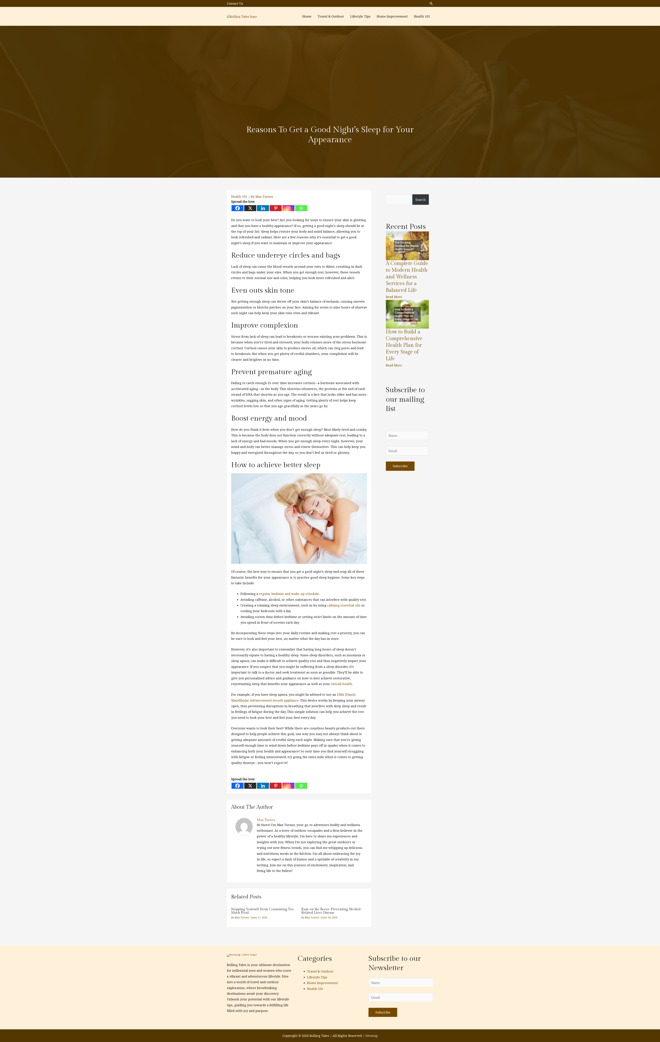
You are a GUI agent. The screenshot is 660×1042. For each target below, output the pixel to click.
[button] (431, 4)
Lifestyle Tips (317, 977)
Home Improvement (322, 983)
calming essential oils (343, 605)
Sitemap (371, 1036)
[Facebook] (238, 208)
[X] (250, 208)
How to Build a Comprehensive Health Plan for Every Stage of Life (404, 345)
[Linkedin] (263, 208)
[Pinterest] (276, 208)
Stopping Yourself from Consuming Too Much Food (262, 911)
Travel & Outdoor (320, 971)
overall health (341, 684)
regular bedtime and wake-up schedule (289, 594)
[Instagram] (288, 208)
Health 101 (239, 196)
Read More (394, 297)
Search (420, 200)
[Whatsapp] (301, 208)
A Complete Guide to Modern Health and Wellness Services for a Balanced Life (407, 276)
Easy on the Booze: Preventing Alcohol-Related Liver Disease (331, 911)
